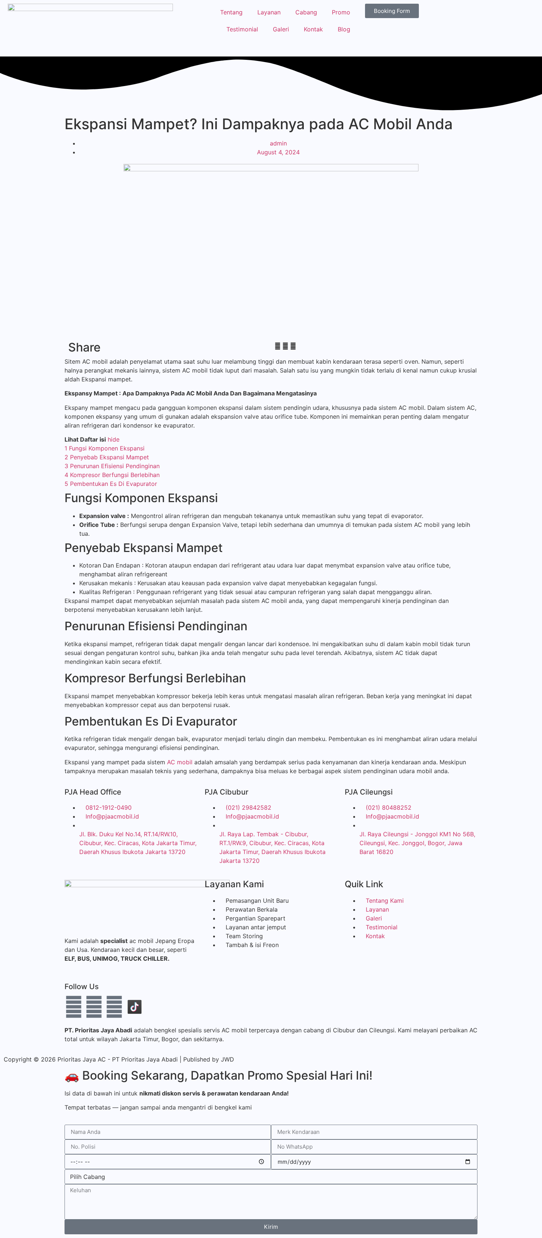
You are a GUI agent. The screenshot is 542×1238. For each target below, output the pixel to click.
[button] (278, 346)
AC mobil (179, 762)
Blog (344, 29)
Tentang (231, 12)
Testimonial (242, 29)
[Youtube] (94, 1007)
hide (113, 439)
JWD (227, 1059)
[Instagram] (114, 1007)
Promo (341, 12)
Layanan (269, 12)
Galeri (281, 29)
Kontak (313, 29)
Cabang (306, 12)
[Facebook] (74, 1007)
